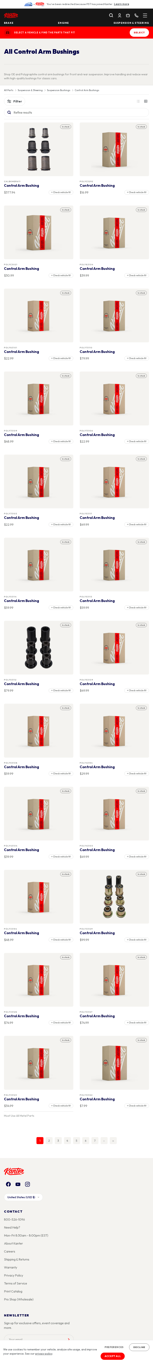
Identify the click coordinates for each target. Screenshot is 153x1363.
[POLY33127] (114, 979)
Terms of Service (15, 1283)
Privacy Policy (13, 1275)
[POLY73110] (114, 315)
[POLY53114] (38, 564)
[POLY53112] (38, 647)
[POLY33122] (114, 1062)
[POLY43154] (114, 730)
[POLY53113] (114, 564)
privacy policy (43, 1353)
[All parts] (145, 15)
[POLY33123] (38, 1062)
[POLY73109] (38, 398)
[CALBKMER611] (38, 149)
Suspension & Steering (131, 23)
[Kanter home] (7, 32)
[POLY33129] (114, 896)
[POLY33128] (38, 979)
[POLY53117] (114, 481)
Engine (63, 23)
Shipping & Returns (16, 1259)
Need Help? (12, 1227)
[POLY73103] (38, 481)
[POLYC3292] (114, 149)
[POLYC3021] (38, 232)
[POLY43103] (114, 813)
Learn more (121, 4)
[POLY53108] (38, 730)
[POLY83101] (38, 315)
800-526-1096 (14, 1219)
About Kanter (13, 1243)
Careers (9, 1251)
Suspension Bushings (58, 90)
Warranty (10, 1267)
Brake (9, 23)
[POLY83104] (114, 232)
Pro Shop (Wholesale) (18, 1299)
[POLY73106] (114, 398)
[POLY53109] (114, 647)
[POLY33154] (38, 896)
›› (113, 1140)
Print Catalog (13, 1291)
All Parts (8, 90)
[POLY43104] (38, 813)
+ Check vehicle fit (61, 192)
